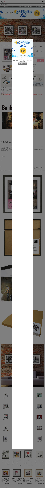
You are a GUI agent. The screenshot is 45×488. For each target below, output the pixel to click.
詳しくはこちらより (22, 63)
